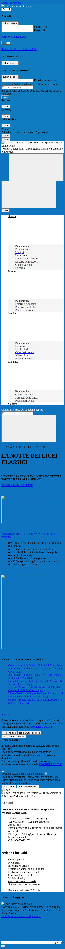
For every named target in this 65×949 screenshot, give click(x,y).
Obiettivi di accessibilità (21, 875)
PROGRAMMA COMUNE (17, 485)
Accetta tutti (14, 736)
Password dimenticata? (13, 36)
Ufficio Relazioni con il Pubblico (26, 868)
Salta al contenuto (11, 2)
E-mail (37, 80)
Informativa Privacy (19, 865)
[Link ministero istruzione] (16, 5)
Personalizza (9, 733)
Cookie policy (16, 859)
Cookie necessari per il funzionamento (22, 773)
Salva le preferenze (28, 786)
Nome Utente (41, 26)
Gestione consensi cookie (22, 881)
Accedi (6, 9)
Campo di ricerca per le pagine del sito (22, 409)
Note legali (14, 862)
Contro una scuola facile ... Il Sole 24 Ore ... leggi (35, 665)
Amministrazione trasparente (24, 884)
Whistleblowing (17, 878)
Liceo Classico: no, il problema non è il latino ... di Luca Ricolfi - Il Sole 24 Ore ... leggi (35, 695)
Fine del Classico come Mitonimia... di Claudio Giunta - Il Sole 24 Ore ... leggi (34, 689)
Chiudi (6, 106)
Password (39, 30)
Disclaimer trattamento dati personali (21, 916)
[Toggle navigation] (28, 194)
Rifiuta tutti (29, 733)
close (5, 210)
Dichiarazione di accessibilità (24, 871)
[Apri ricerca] (36, 167)
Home (11, 443)
